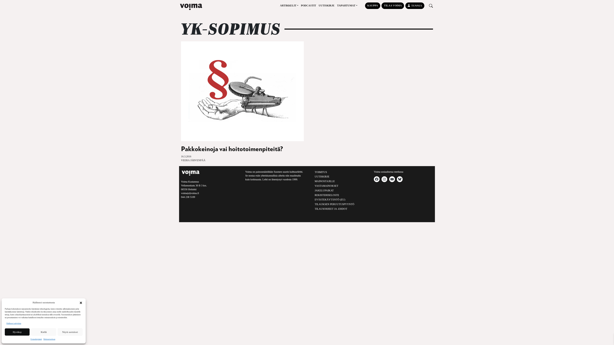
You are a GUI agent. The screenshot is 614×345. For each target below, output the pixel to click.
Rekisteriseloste (49, 339)
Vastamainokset (326, 185)
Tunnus (416, 5)
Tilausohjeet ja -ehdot (331, 208)
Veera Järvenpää (193, 160)
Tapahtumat (346, 5)
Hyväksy (17, 332)
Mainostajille (325, 181)
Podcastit (308, 5)
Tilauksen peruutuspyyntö (334, 204)
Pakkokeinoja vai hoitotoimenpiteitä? (232, 149)
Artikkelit (288, 5)
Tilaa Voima (393, 5)
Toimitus (321, 172)
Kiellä (44, 332)
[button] (81, 302)
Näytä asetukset (70, 332)
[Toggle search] (431, 6)
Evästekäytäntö (36, 339)
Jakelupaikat (324, 190)
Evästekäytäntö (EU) (330, 199)
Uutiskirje (327, 5)
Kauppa (372, 5)
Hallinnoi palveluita (13, 323)
